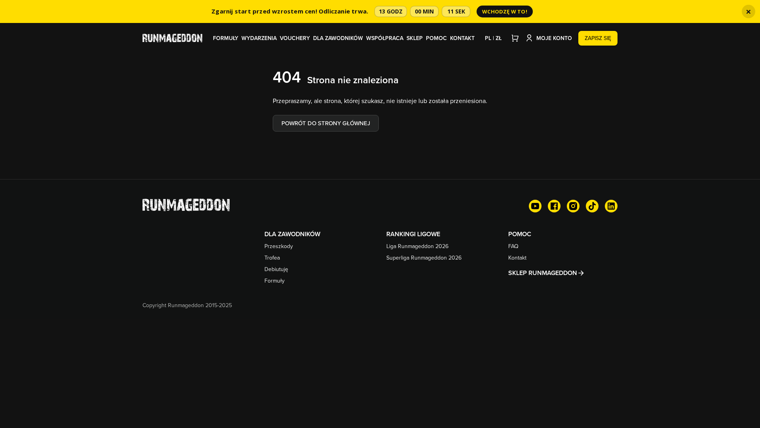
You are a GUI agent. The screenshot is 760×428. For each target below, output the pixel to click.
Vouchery (295, 38)
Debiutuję (276, 269)
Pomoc (436, 38)
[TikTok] (592, 206)
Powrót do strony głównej (325, 123)
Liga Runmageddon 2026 (417, 246)
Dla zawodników (338, 38)
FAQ (513, 246)
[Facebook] (554, 206)
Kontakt (462, 38)
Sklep (415, 38)
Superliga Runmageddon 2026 (424, 258)
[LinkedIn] (611, 206)
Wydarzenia (259, 38)
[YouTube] (535, 206)
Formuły (225, 38)
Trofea (272, 258)
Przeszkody (278, 246)
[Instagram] (573, 206)
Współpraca (384, 38)
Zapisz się (598, 38)
